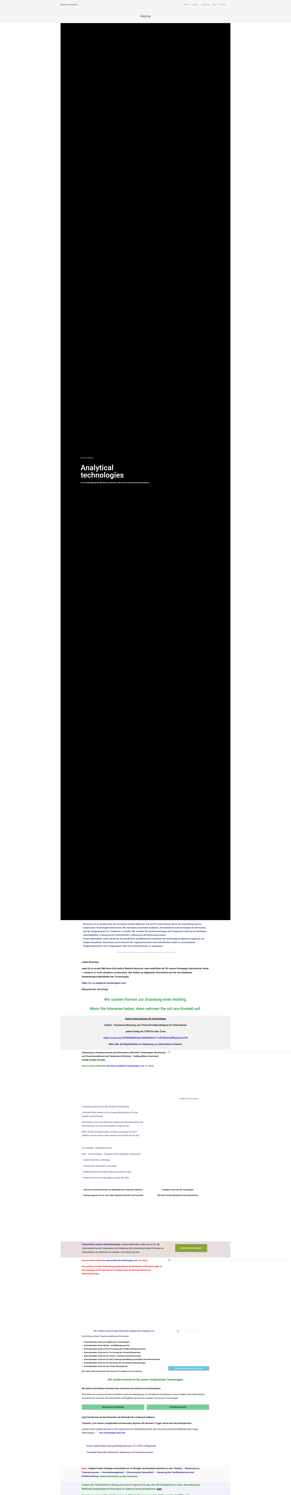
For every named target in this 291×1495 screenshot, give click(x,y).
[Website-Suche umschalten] (230, 4)
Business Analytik (69, 4)
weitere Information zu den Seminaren (118, 1476)
